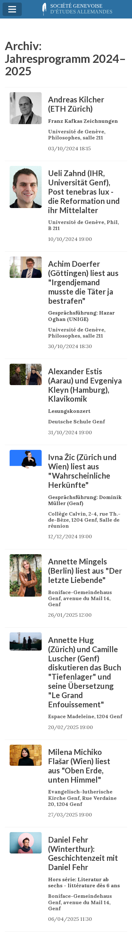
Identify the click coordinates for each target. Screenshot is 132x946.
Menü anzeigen (12, 9)
